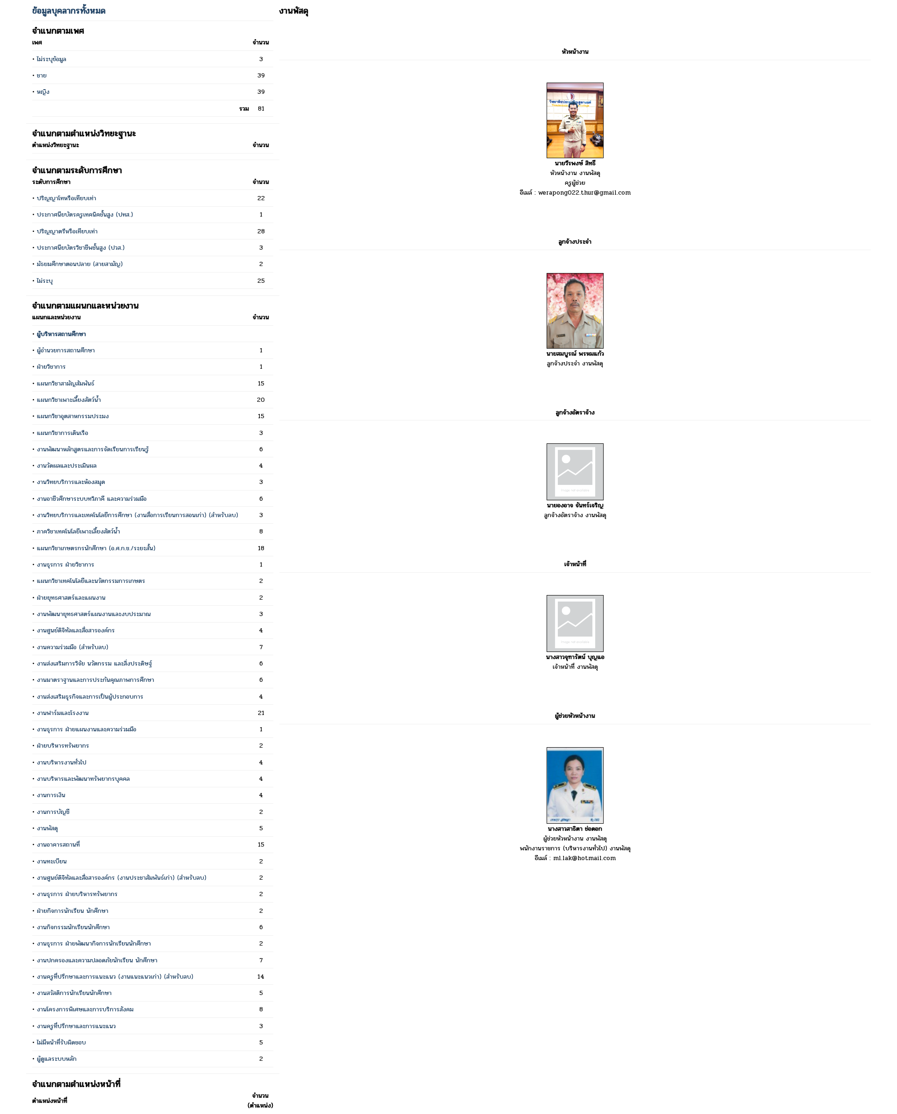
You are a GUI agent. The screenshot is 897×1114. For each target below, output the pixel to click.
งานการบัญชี (53, 812)
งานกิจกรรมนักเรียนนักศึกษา (73, 927)
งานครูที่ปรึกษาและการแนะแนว (76, 1026)
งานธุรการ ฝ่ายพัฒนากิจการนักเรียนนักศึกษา (94, 943)
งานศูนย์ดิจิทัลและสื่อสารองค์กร (76, 630)
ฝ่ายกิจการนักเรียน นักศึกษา (72, 911)
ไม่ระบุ (45, 281)
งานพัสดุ (47, 828)
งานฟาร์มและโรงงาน (63, 713)
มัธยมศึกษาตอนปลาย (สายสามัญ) (80, 264)
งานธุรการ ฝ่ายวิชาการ (65, 564)
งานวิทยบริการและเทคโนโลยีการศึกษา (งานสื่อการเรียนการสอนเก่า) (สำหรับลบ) (137, 515)
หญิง (43, 92)
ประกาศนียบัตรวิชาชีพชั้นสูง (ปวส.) (81, 247)
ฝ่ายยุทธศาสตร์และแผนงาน (71, 598)
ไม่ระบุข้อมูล (51, 59)
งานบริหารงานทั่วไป (61, 762)
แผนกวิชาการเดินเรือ (62, 433)
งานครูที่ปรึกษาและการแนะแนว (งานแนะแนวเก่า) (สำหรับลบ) (115, 976)
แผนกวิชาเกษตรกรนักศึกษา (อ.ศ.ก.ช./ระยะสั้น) (96, 548)
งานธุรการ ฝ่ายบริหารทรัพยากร (77, 894)
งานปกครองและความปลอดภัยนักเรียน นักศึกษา (97, 960)
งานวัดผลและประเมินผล (67, 465)
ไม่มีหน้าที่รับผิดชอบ (61, 1042)
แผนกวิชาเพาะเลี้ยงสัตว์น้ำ (69, 400)
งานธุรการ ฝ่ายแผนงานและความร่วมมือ (86, 729)
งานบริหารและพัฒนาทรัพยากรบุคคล (83, 779)
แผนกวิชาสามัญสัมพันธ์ (65, 383)
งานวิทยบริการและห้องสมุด (71, 482)
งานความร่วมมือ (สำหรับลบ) (72, 647)
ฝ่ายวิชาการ (51, 366)
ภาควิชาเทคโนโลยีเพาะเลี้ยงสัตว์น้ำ (78, 531)
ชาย (42, 75)
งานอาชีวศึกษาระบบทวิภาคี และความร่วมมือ (92, 499)
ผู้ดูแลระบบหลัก (57, 1059)
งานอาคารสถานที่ (58, 844)
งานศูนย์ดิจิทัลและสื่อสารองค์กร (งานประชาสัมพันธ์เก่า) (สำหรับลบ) (121, 878)
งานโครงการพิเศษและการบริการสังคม (85, 1009)
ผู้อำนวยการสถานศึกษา (66, 350)
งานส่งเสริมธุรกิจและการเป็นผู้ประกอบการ (90, 696)
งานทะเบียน (52, 861)
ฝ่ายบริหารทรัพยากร (63, 745)
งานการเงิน (51, 795)
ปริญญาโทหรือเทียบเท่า (66, 198)
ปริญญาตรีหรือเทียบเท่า (67, 231)
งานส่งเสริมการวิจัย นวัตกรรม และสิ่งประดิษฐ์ (94, 663)
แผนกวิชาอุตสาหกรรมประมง (73, 416)
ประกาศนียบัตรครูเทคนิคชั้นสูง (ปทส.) (85, 214)
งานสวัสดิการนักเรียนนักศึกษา (74, 993)
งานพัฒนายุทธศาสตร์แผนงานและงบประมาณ (94, 614)
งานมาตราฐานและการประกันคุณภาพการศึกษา (95, 680)
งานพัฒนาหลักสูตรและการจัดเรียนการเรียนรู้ (93, 449)
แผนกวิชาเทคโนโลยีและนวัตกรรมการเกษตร (91, 581)
